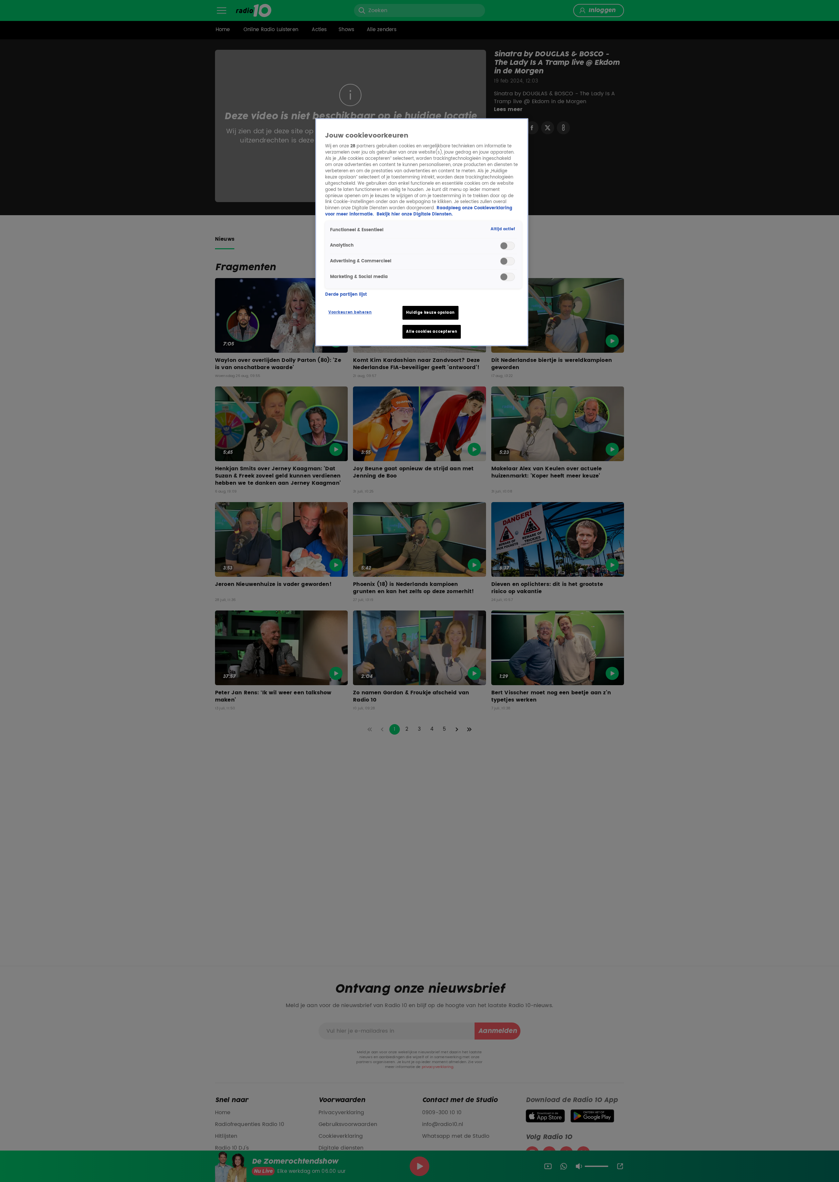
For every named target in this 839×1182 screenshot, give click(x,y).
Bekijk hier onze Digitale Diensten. (415, 214)
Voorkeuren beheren (350, 312)
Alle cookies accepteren (431, 331)
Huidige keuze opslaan (430, 313)
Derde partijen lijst (346, 295)
